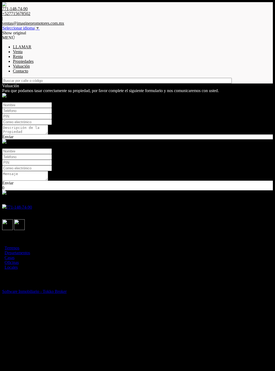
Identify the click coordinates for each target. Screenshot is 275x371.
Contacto (20, 71)
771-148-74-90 (19, 207)
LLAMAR (22, 47)
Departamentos (17, 252)
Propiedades (23, 61)
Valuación (21, 66)
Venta (18, 51)
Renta (18, 56)
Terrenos (12, 248)
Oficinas (12, 262)
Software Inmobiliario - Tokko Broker (34, 291)
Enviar (7, 136)
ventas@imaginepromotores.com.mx (33, 23)
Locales (11, 267)
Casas (10, 257)
